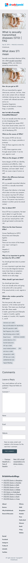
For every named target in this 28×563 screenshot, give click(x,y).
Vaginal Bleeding (7, 363)
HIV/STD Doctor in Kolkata (12, 490)
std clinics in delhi (8, 351)
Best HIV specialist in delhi (10, 328)
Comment (6, 392)
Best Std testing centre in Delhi (11, 334)
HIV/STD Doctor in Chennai (12, 494)
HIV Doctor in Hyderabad (12, 492)
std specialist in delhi (8, 354)
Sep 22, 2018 (6, 44)
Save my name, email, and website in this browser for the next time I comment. (13, 444)
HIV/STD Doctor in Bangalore (13, 480)
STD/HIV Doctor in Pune (11, 487)
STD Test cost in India (8, 357)
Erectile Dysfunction (8, 343)
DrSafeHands (5, 47)
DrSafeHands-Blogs (10, 476)
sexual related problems (9, 348)
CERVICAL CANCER (19, 337)
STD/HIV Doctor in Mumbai (12, 483)
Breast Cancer (7, 337)
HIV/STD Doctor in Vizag (12, 499)
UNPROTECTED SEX (8, 360)
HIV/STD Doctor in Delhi (11, 485)
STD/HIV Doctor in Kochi (11, 496)
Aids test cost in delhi (9, 323)
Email (4, 424)
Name (4, 415)
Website (4, 433)
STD (20, 348)
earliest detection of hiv (9, 340)
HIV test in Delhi (7, 345)
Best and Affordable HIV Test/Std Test (13, 325)
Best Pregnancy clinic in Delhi (11, 331)
